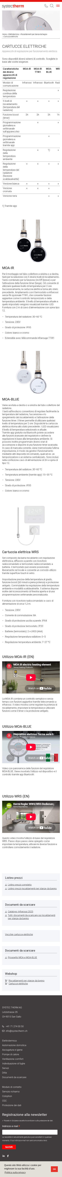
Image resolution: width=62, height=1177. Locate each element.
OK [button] (54, 1169)
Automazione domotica (14, 1045)
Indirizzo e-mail (11, 1127)
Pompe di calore (10, 1054)
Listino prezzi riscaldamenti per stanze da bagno (32, 888)
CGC (4, 1100)
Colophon (7, 1096)
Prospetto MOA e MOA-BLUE (22, 957)
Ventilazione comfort (12, 1059)
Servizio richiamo (11, 1091)
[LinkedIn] (3, 1155)
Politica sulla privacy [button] (15, 1172)
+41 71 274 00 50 (15, 1026)
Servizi (5, 1068)
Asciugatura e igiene (12, 1049)
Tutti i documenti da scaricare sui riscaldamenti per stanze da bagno (31, 917)
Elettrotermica (14, 34)
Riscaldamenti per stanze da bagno (34, 34)
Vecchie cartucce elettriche (19, 934)
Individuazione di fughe (13, 1063)
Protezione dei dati (11, 1105)
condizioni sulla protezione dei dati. (40, 1121)
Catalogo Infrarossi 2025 (20, 911)
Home (4, 34)
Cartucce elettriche (18, 983)
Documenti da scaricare (14, 1077)
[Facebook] (7, 1155)
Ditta (4, 1072)
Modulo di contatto (11, 1087)
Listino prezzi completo (20, 884)
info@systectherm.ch (16, 1031)
